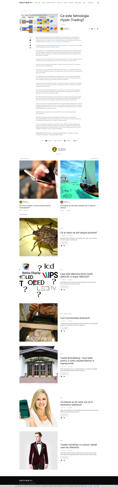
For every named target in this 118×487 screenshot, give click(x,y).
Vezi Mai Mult (88, 486)
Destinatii (26, 3)
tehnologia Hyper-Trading (55, 134)
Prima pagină (22, 10)
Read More (64, 242)
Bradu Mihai (66, 201)
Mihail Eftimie (66, 28)
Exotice (62, 210)
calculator (70, 133)
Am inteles (96, 486)
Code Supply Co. (32, 483)
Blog (30, 10)
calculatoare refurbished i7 (60, 133)
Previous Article (24, 158)
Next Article (94, 158)
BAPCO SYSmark (47, 133)
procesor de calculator (42, 134)
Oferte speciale (68, 313)
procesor (76, 133)
